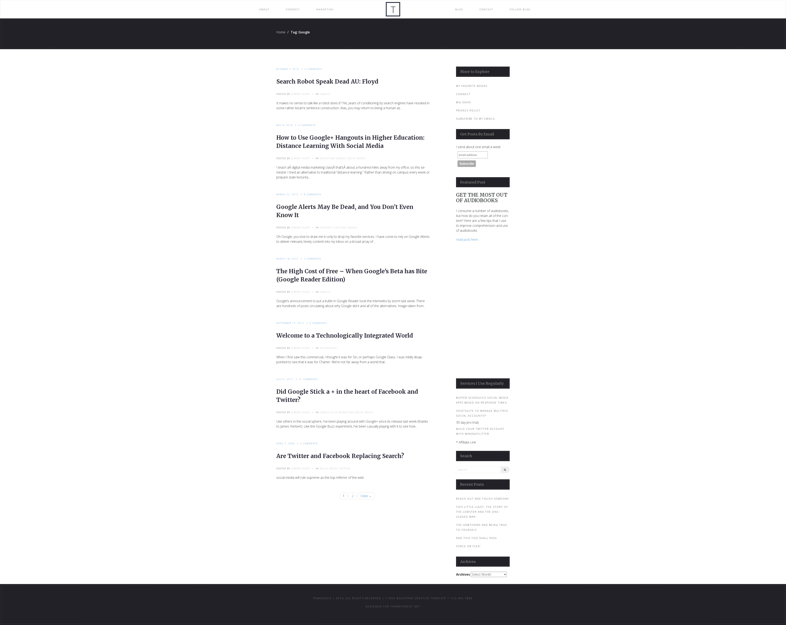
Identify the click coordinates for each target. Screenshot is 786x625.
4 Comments (307, 125)
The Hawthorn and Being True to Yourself (481, 527)
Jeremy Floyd (300, 94)
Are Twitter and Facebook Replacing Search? (340, 456)
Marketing (325, 9)
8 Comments (312, 194)
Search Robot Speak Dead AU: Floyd (327, 81)
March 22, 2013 (287, 194)
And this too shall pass (476, 538)
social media (356, 158)
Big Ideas (463, 102)
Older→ (366, 496)
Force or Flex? (468, 546)
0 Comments (313, 69)
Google (325, 94)
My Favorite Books (471, 86)
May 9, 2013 (284, 125)
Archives (463, 574)
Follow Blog (520, 9)
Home (280, 32)
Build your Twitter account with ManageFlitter (480, 431)
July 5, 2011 (284, 379)
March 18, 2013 (287, 258)
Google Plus (329, 412)
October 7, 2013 (287, 69)
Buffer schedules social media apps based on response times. (482, 400)
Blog (459, 9)
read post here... (468, 239)
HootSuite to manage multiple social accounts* (482, 413)
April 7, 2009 (285, 443)
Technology (328, 348)
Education (327, 158)
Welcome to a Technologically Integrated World (344, 335)
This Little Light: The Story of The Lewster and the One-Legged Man (482, 511)
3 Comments (309, 443)
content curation (333, 227)
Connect (293, 9)
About (264, 9)
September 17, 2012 (290, 323)
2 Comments (312, 258)
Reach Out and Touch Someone (482, 498)
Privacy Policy (468, 110)
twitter (344, 468)
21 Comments (308, 379)
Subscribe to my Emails (475, 118)
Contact (486, 9)
